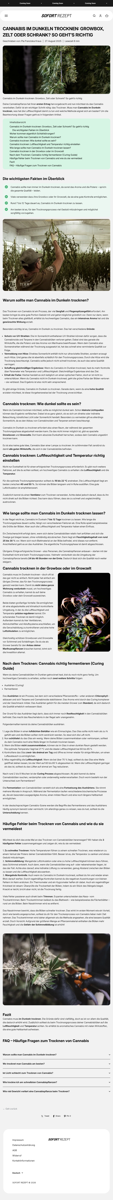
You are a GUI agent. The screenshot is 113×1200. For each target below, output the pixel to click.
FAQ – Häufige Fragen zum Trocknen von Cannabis (36, 165)
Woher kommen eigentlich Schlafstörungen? (32, 133)
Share (58, 1116)
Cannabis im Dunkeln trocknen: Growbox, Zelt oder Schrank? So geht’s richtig (49, 126)
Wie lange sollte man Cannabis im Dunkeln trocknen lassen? (40, 147)
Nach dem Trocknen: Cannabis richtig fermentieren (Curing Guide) (43, 154)
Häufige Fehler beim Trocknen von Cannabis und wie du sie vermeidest (46, 158)
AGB (14, 1150)
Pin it (69, 1116)
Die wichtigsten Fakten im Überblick (30, 130)
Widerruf (16, 1155)
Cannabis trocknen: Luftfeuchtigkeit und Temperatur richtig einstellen (45, 144)
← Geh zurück (10, 1108)
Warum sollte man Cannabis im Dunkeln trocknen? (35, 137)
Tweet (46, 1116)
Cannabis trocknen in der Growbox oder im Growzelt (37, 151)
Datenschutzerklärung (23, 1145)
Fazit (12, 161)
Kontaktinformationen (23, 1160)
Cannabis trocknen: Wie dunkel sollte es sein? (33, 140)
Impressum (18, 1140)
